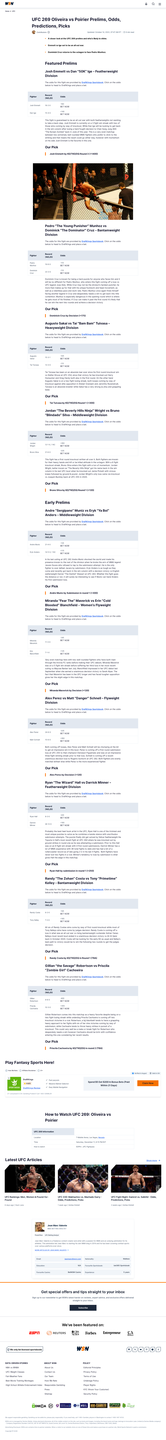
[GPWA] (114, 1405)
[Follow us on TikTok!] (158, 1349)
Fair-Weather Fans (14, 1376)
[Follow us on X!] (135, 1349)
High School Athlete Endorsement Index (24, 1385)
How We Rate (51, 1380)
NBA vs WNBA (12, 1367)
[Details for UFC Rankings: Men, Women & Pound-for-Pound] (30, 1179)
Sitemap (48, 1394)
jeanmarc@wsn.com (73, 1259)
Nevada (101, 1137)
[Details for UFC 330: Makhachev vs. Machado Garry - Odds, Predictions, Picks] (83, 1179)
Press (47, 1389)
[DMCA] (39, 1405)
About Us (49, 1367)
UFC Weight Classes (15, 1372)
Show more (151, 1160)
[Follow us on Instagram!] (146, 1349)
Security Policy (90, 1394)
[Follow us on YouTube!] (140, 1349)
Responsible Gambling (55, 1385)
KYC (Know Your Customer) (96, 1389)
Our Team (49, 1376)
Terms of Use (89, 1376)
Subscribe (83, 1308)
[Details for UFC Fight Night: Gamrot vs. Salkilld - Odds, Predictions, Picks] (136, 1179)
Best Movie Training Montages (20, 1380)
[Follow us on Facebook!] (129, 1349)
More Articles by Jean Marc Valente (50, 1250)
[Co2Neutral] (128, 1405)
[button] (159, 4)
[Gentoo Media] (80, 1405)
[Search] (153, 3)
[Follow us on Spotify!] (152, 1349)
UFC (13, 11)
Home (7, 11)
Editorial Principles (92, 1367)
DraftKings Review (31, 1088)
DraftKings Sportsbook (92, 82)
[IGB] (63, 1405)
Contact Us (50, 1372)
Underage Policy (91, 1380)
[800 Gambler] (98, 1405)
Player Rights (89, 1385)
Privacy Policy (89, 1372)
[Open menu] (159, 4)
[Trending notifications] (146, 4)
